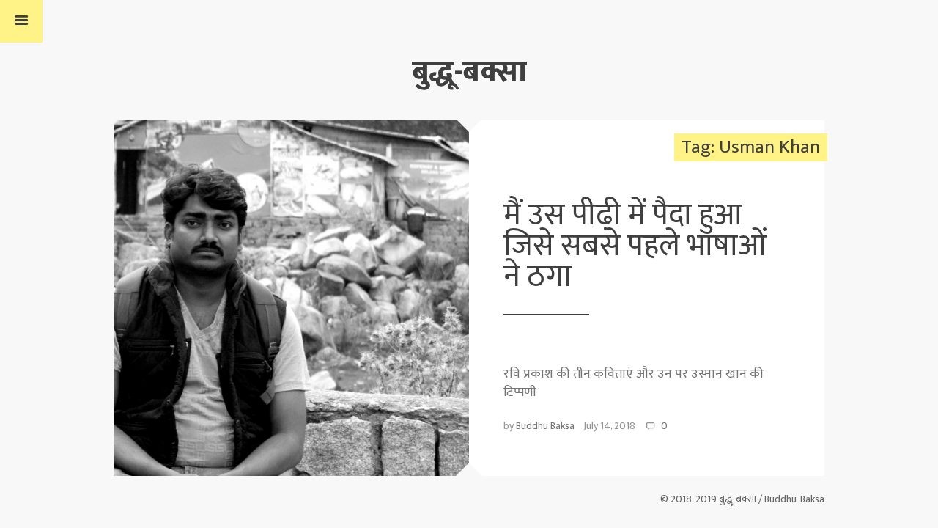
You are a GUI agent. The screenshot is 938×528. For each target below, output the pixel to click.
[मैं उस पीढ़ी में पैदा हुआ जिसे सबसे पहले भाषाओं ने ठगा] (291, 297)
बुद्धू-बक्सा (469, 72)
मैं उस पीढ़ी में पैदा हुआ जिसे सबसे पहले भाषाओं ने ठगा (635, 246)
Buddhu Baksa (545, 425)
